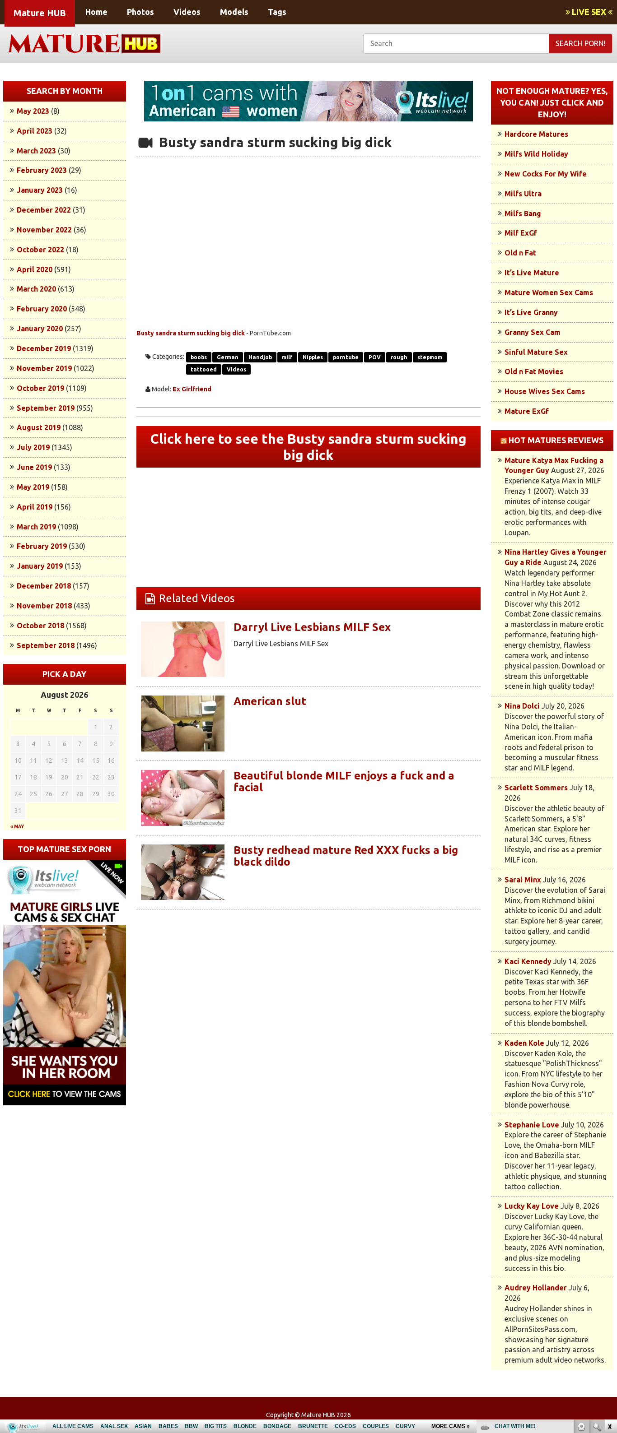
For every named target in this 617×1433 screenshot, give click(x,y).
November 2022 (44, 230)
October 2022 (40, 250)
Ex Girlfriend (192, 389)
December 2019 (44, 348)
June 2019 (34, 467)
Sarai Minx (523, 880)
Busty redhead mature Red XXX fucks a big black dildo (346, 856)
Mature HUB (40, 13)
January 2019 (40, 566)
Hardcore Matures (536, 134)
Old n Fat (520, 253)
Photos (140, 11)
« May (17, 826)
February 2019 (42, 546)
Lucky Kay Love (532, 1206)
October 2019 (40, 388)
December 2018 (44, 586)
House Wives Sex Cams (545, 391)
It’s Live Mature (532, 273)
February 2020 (42, 309)
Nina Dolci (522, 706)
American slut (270, 701)
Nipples (313, 357)
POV (375, 357)
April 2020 (34, 269)
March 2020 (36, 289)
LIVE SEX (589, 11)
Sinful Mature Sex (536, 352)
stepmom (429, 357)
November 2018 (44, 606)
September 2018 (46, 645)
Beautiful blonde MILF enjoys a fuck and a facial (344, 781)
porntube (346, 357)
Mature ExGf (527, 411)
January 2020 (40, 329)
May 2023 (33, 111)
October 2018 (40, 625)
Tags (277, 11)
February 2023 (42, 170)
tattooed (204, 369)
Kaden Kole (524, 1043)
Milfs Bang (523, 213)
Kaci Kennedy (528, 961)
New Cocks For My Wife (546, 174)
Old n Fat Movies (534, 371)
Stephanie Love (532, 1125)
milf (287, 357)
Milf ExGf (521, 233)
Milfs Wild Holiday (536, 154)
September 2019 (46, 408)
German (227, 357)
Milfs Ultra (523, 194)
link (609, 1292)
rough (399, 357)
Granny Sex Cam (533, 332)
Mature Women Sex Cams (549, 292)
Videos (187, 11)
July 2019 (33, 447)
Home (96, 11)
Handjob (260, 357)
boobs (199, 357)
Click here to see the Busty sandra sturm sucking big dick (308, 447)
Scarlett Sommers (536, 788)
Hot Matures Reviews (556, 440)
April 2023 (34, 131)
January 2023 (40, 190)
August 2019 (39, 427)
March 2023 (36, 151)
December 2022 (44, 210)
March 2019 (36, 527)
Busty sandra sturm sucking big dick (190, 333)
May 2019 (33, 487)
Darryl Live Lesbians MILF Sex (312, 627)
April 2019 (34, 507)
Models (234, 11)
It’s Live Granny (531, 312)
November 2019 (44, 368)
